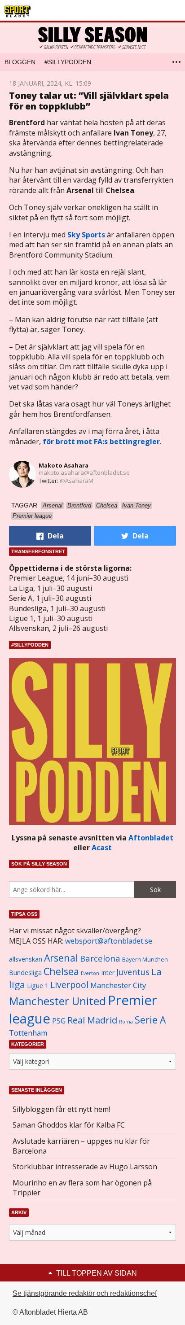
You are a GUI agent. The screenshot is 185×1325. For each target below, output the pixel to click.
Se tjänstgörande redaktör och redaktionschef (85, 1293)
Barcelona (100, 958)
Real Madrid (92, 1020)
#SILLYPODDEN (67, 62)
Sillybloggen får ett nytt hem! (61, 1109)
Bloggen (19, 62)
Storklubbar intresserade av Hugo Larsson (85, 1167)
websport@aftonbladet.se (108, 941)
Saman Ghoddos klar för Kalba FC (69, 1125)
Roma (126, 1022)
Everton (90, 973)
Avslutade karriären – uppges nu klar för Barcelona (81, 1146)
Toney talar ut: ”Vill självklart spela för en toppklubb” (88, 100)
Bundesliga (25, 972)
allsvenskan (25, 959)
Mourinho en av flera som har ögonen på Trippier (82, 1188)
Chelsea (61, 971)
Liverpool (69, 985)
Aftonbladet (150, 838)
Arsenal (61, 957)
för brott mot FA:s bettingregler (101, 441)
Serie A (150, 1019)
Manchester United (57, 1000)
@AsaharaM (76, 481)
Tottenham (28, 1033)
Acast (102, 848)
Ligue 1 (37, 985)
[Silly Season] (92, 38)
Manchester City (118, 985)
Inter (108, 972)
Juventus (133, 971)
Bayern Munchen (145, 959)
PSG (59, 1021)
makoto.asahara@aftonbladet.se (84, 472)
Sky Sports (86, 235)
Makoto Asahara (63, 465)
